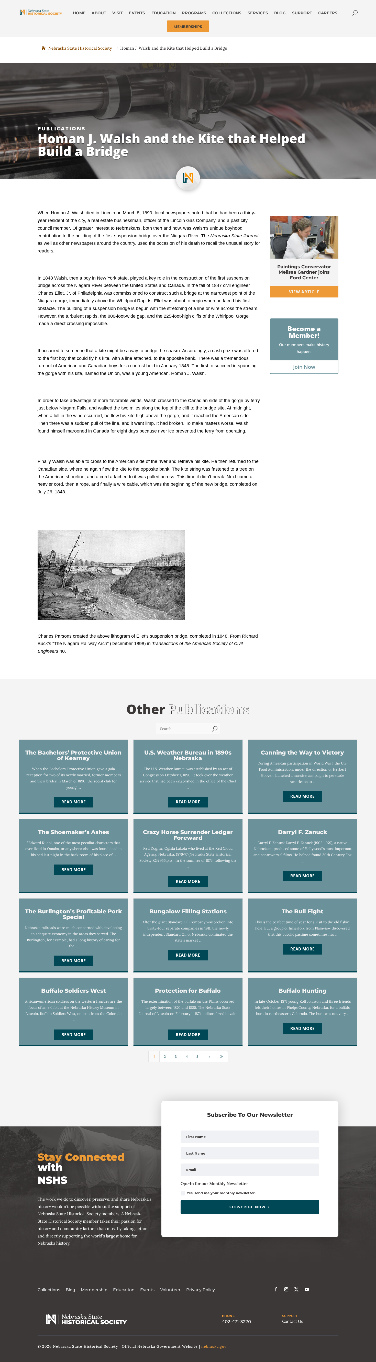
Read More (73, 802)
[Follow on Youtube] (307, 1289)
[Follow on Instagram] (286, 1289)
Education (124, 1289)
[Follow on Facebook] (276, 1289)
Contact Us (292, 1321)
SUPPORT (290, 1316)
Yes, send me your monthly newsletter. (221, 1193)
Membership (94, 1289)
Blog (70, 1289)
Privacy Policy (200, 1289)
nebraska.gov (213, 1346)
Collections (49, 1289)
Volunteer (170, 1289)
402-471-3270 (236, 1321)
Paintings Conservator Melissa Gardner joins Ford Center (304, 272)
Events (147, 1289)
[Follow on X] (296, 1289)
